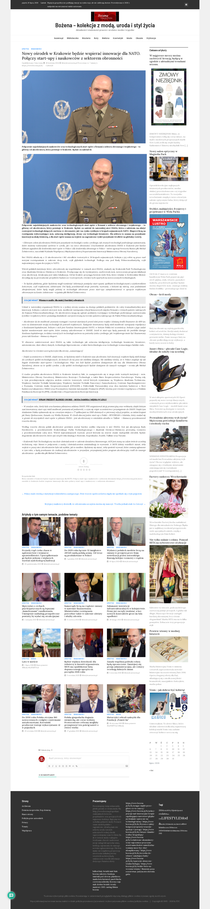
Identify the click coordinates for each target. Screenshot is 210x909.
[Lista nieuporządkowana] (66, 765)
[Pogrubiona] (49, 765)
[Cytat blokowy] (69, 765)
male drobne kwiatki (101, 884)
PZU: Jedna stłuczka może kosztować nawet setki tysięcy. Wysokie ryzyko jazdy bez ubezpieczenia (85, 3)
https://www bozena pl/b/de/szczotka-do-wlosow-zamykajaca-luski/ (139, 853)
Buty (96, 38)
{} (80, 765)
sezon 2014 (168, 827)
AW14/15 (169, 810)
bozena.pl (58, 38)
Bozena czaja (115, 881)
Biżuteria (86, 38)
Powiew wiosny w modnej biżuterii (164, 632)
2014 (161, 810)
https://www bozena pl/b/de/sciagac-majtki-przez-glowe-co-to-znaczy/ (139, 805)
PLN (180, 824)
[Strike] (59, 765)
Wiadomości (36, 49)
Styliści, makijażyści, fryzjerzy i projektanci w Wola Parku (167, 210)
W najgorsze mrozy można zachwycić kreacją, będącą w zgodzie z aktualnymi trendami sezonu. (167, 60)
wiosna (165, 830)
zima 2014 (180, 830)
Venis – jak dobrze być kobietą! (167, 689)
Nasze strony (27, 814)
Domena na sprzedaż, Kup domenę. (36, 810)
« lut (151, 770)
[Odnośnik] (76, 765)
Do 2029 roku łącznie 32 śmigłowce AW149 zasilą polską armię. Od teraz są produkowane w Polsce (83, 552)
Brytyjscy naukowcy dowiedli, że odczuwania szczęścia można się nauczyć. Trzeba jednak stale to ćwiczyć (95, 503)
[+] (83, 765)
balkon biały (97, 871)
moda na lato (174, 824)
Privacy (25, 822)
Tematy (25, 826)
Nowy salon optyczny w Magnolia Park (163, 152)
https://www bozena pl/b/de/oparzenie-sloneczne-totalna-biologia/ (139, 860)
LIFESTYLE (170, 817)
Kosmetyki (118, 38)
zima (174, 830)
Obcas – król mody (160, 294)
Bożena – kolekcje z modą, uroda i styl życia (105, 24)
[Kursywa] (52, 765)
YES (170, 830)
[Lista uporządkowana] (63, 765)
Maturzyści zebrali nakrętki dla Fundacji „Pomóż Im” (123, 718)
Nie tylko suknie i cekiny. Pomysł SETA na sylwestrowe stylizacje (168, 541)
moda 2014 (165, 824)
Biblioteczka (73, 38)
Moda (129, 38)
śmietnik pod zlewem (101, 876)
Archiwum (26, 806)
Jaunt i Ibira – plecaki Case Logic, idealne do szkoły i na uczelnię (168, 350)
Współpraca (27, 830)
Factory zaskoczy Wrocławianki (168, 476)
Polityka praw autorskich (32, 818)
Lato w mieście (30, 661)
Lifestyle (25, 49)
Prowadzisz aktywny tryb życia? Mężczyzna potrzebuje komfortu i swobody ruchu (168, 420)
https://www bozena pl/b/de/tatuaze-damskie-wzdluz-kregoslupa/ (140, 832)
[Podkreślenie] (56, 765)
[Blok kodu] (73, 765)
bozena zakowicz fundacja (104, 874)
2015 (164, 810)
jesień (175, 810)
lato (164, 813)
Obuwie (139, 38)
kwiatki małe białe (110, 871)
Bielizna (105, 38)
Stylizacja (151, 38)
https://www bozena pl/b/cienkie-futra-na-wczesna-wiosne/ (139, 866)
